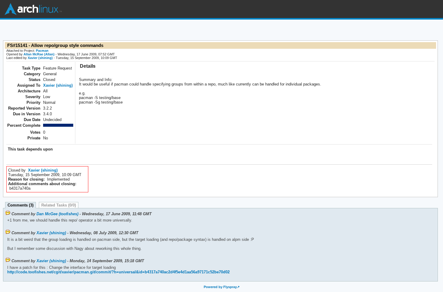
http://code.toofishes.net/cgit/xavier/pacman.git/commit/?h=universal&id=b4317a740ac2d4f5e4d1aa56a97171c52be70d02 (118, 272)
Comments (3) (20, 205)
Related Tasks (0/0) (58, 205)
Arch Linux (33, 9)
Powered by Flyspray (220, 287)
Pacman (42, 50)
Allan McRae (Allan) (39, 54)
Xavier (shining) (40, 58)
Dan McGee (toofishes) (57, 214)
